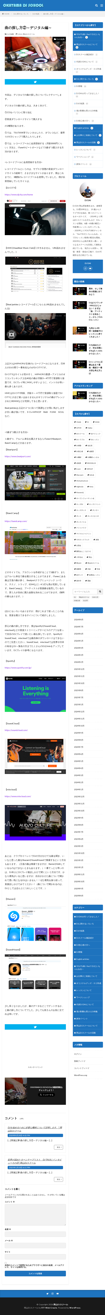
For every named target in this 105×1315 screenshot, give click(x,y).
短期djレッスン (94, 575)
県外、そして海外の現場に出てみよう (95, 291)
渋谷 (98, 569)
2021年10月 (79, 853)
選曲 (89, 581)
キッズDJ (79, 504)
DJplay (90, 428)
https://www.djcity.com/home (19, 194)
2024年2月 (78, 782)
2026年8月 (78, 619)
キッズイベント (95, 504)
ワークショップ (84, 157)
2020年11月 (79, 874)
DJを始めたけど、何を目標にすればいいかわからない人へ (95, 349)
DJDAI (19, 34)
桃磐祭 (78, 569)
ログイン (78, 1054)
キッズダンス (81, 510)
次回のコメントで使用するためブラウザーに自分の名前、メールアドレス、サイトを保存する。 (34, 1266)
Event (78, 469)
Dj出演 (90, 446)
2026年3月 (78, 655)
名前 (8, 1229)
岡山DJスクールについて (87, 45)
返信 (58, 1147)
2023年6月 (78, 839)
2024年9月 (78, 733)
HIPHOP (90, 469)
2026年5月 (78, 641)
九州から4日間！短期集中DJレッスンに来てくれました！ (96, 332)
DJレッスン (95, 440)
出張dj (78, 545)
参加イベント (83, 164)
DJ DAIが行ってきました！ (88, 94)
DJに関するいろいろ (21, 14)
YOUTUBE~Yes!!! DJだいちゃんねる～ (87, 35)
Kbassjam (79, 475)
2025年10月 (79, 683)
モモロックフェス (82, 540)
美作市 (78, 581)
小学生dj (79, 557)
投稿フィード (80, 1061)
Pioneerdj (80, 492)
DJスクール (80, 434)
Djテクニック (95, 434)
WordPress (75, 1308)
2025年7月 (78, 697)
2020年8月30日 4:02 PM (19, 1135)
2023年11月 (79, 803)
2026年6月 (78, 634)
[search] (100, 591)
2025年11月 (79, 676)
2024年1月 (78, 789)
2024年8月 (78, 740)
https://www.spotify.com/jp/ (18, 667)
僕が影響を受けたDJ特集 (87, 111)
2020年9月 (78, 888)
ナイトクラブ (81, 528)
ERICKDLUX (91, 463)
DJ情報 (81, 86)
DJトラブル (80, 440)
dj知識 (78, 463)
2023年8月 (78, 825)
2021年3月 (78, 860)
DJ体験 (78, 446)
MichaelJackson (82, 481)
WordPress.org (80, 1075)
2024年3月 (78, 775)
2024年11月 (79, 718)
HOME (6, 14)
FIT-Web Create (49, 1308)
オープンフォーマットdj (85, 498)
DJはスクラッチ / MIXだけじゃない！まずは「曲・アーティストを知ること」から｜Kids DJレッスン (96, 311)
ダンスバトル (81, 522)
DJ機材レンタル (93, 457)
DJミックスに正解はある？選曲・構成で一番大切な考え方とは (96, 367)
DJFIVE (78, 428)
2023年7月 (78, 832)
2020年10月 (79, 881)
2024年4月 (78, 768)
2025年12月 (79, 669)
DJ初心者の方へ (85, 121)
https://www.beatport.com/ (18, 456)
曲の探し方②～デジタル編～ (54, 14)
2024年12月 (79, 711)
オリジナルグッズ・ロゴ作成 (88, 70)
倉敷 (97, 540)
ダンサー (95, 510)
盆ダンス (79, 575)
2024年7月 (78, 747)
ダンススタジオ (93, 516)
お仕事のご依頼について (88, 135)
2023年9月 (78, 818)
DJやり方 (95, 597)
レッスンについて (85, 149)
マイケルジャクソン (83, 534)
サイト (8, 1252)
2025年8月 (78, 690)
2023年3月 (78, 846)
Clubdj (78, 422)
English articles (84, 128)
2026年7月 (78, 626)
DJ (88, 422)
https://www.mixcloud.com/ (18, 796)
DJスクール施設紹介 (86, 54)
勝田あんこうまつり (83, 551)
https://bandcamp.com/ (16, 521)
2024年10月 (79, 726)
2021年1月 (78, 867)
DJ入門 (85, 600)
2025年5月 (78, 704)
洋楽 (89, 569)
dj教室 (91, 451)
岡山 (90, 557)
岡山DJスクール (29, 34)
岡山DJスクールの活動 (87, 142)
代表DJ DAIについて (86, 61)
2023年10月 (79, 811)
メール (9, 1240)
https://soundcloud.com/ (16, 730)
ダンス (78, 516)
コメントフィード (81, 1068)
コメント (10, 1202)
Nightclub (79, 487)
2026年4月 (78, 648)
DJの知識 (36, 14)
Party (91, 487)
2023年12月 (79, 796)
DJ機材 (78, 457)
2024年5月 (78, 761)
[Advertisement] (20, 1051)
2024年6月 (78, 754)
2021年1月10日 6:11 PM (19, 1167)
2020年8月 (78, 895)
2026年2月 (78, 662)
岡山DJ (78, 563)
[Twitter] (35, 82)
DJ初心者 (79, 451)
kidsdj (92, 475)
